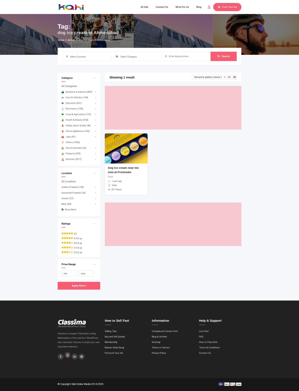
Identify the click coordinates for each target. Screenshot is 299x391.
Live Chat (204, 331)
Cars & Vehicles (77, 97)
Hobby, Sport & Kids (78, 125)
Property (73, 153)
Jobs (71, 136)
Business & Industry (79, 91)
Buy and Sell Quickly (115, 336)
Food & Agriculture (78, 114)
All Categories (69, 86)
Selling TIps (111, 331)
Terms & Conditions (209, 347)
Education (74, 103)
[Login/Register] (209, 7)
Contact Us (205, 353)
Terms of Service (161, 347)
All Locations (69, 181)
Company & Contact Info (165, 331)
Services (74, 159)
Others (73, 142)
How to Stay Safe (208, 342)
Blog (198, 7)
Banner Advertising (114, 347)
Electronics (74, 108)
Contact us (162, 7)
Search (225, 56)
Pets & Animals (76, 148)
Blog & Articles (159, 336)
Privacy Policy (159, 353)
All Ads (144, 7)
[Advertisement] (173, 108)
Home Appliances (78, 131)
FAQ (201, 336)
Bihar (66, 204)
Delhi (114, 185)
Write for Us (182, 7)
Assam (68, 198)
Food (110, 176)
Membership (111, 342)
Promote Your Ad (114, 353)
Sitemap (156, 342)
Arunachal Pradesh (73, 192)
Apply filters (79, 285)
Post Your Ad (229, 7)
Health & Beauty (77, 119)
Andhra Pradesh (73, 187)
